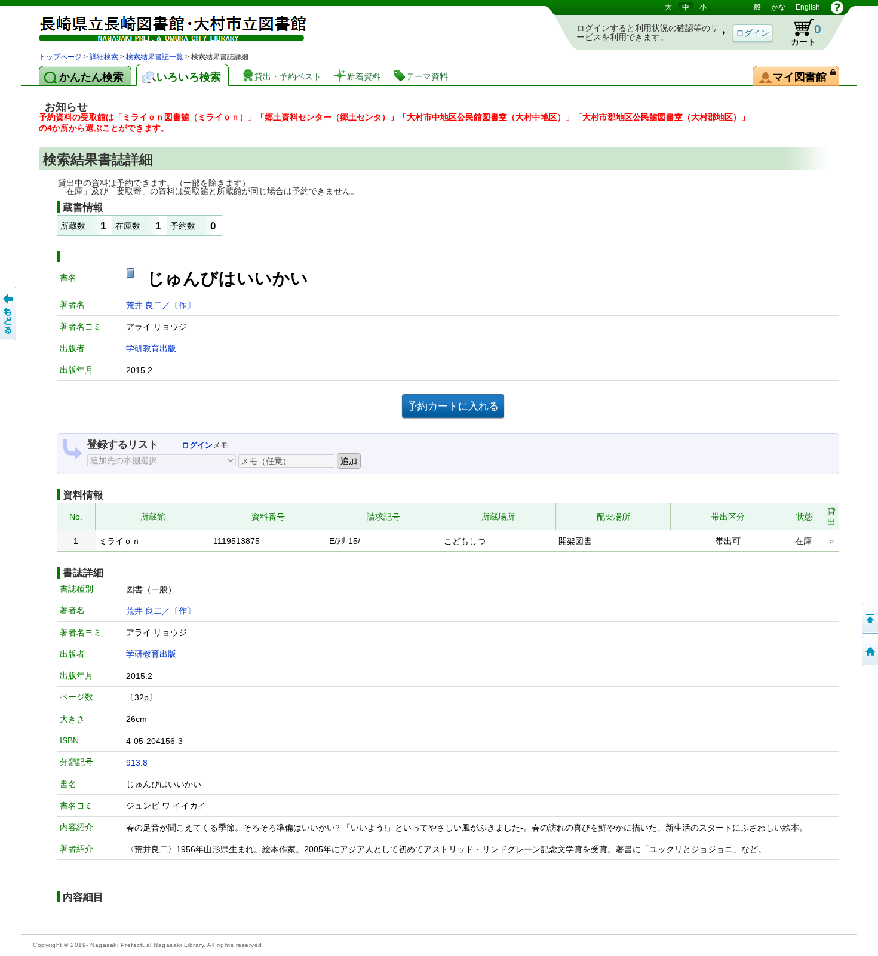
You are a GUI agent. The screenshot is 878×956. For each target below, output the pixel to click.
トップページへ (869, 651)
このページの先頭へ (869, 619)
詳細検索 (104, 57)
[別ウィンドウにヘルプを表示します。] (837, 7)
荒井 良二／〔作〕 (160, 305)
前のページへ (9, 313)
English (808, 7)
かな (778, 7)
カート (800, 32)
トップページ (60, 57)
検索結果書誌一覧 (154, 57)
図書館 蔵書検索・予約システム (164, 25)
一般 (754, 7)
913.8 (137, 762)
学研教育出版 (151, 348)
